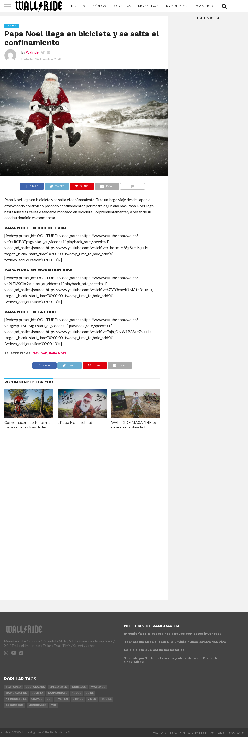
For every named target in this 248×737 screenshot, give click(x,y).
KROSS (76, 693)
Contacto (236, 733)
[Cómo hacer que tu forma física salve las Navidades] (28, 416)
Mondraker (37, 705)
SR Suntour (15, 705)
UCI (48, 699)
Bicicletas (122, 6)
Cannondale (57, 693)
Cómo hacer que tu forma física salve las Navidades (27, 424)
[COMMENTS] (132, 185)
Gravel (36, 699)
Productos (177, 6)
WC (53, 705)
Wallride (32, 52)
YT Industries (16, 699)
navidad (40, 353)
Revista (37, 693)
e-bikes (77, 699)
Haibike (106, 699)
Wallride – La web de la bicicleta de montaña (188, 733)
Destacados (35, 687)
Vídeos (99, 6)
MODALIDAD (148, 6)
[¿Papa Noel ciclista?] (82, 416)
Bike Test (79, 6)
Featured (13, 687)
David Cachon (16, 693)
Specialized (58, 687)
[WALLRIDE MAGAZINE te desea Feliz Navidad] (135, 416)
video (92, 699)
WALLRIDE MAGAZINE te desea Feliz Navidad (133, 424)
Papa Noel (58, 353)
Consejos (203, 6)
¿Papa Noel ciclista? (75, 422)
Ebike (90, 693)
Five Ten (62, 699)
